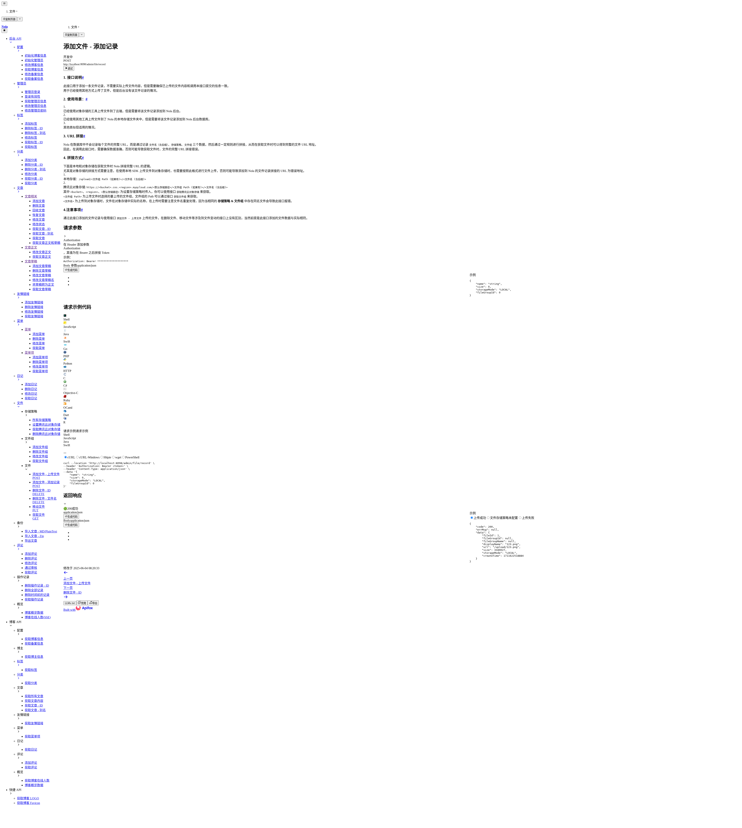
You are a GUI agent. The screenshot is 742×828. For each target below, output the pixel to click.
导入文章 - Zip (34, 536)
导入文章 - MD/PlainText (41, 531)
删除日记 (31, 389)
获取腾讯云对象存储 (46, 429)
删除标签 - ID (34, 128)
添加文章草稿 (41, 266)
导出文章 (31, 540)
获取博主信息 (34, 656)
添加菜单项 (40, 357)
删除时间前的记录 (37, 594)
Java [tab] (66, 441)
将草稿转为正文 (43, 284)
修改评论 (31, 563)
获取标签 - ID (34, 142)
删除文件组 (40, 451)
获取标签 (31, 147)
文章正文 (31, 247)
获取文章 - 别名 (43, 233)
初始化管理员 (34, 60)
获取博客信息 (34, 69)
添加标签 (31, 123)
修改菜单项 (40, 366)
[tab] (401, 317)
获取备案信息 (34, 78)
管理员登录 (32, 92)
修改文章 (38, 219)
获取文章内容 (34, 700)
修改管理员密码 (35, 110)
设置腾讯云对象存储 (46, 424)
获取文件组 (40, 461)
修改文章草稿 (41, 275)
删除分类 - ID (34, 164)
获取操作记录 (34, 599)
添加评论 (31, 553)
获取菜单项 (40, 371)
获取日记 (31, 398)
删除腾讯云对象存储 (46, 434)
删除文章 (38, 205)
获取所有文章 (34, 696)
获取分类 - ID (34, 178)
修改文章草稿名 (43, 280)
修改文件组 (40, 456)
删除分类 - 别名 (35, 169)
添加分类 (31, 160)
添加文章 (38, 201)
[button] (401, 238)
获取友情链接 (34, 316)
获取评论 (31, 572)
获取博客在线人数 (37, 780)
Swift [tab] (66, 445)
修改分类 (31, 174)
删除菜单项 (40, 362)
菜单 (28, 329)
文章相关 (31, 196)
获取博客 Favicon (28, 803)
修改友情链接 (34, 311)
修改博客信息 (34, 65)
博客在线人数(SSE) (38, 617)
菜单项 (29, 352)
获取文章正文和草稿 (46, 242)
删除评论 (31, 558)
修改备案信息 (34, 74)
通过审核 (31, 567)
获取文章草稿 (41, 289)
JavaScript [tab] (69, 438)
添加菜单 (38, 334)
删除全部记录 (34, 590)
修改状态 (38, 224)
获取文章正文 (41, 256)
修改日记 (31, 393)
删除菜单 (38, 338)
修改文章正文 (41, 252)
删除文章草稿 (41, 270)
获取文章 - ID (41, 229)
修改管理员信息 (35, 106)
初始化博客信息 (35, 55)
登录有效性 (32, 96)
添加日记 (31, 384)
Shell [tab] (66, 434)
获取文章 (38, 238)
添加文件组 (40, 447)
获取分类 (31, 183)
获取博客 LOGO (28, 798)
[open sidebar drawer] (4, 4)
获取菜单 (38, 348)
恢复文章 (38, 215)
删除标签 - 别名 (35, 133)
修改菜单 (38, 343)
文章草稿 (31, 261)
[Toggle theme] (4, 30)
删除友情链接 (34, 307)
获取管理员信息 (35, 101)
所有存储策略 (41, 420)
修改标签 (31, 137)
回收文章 (38, 210)
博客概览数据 (34, 612)
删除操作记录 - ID (37, 585)
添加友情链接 (34, 302)
